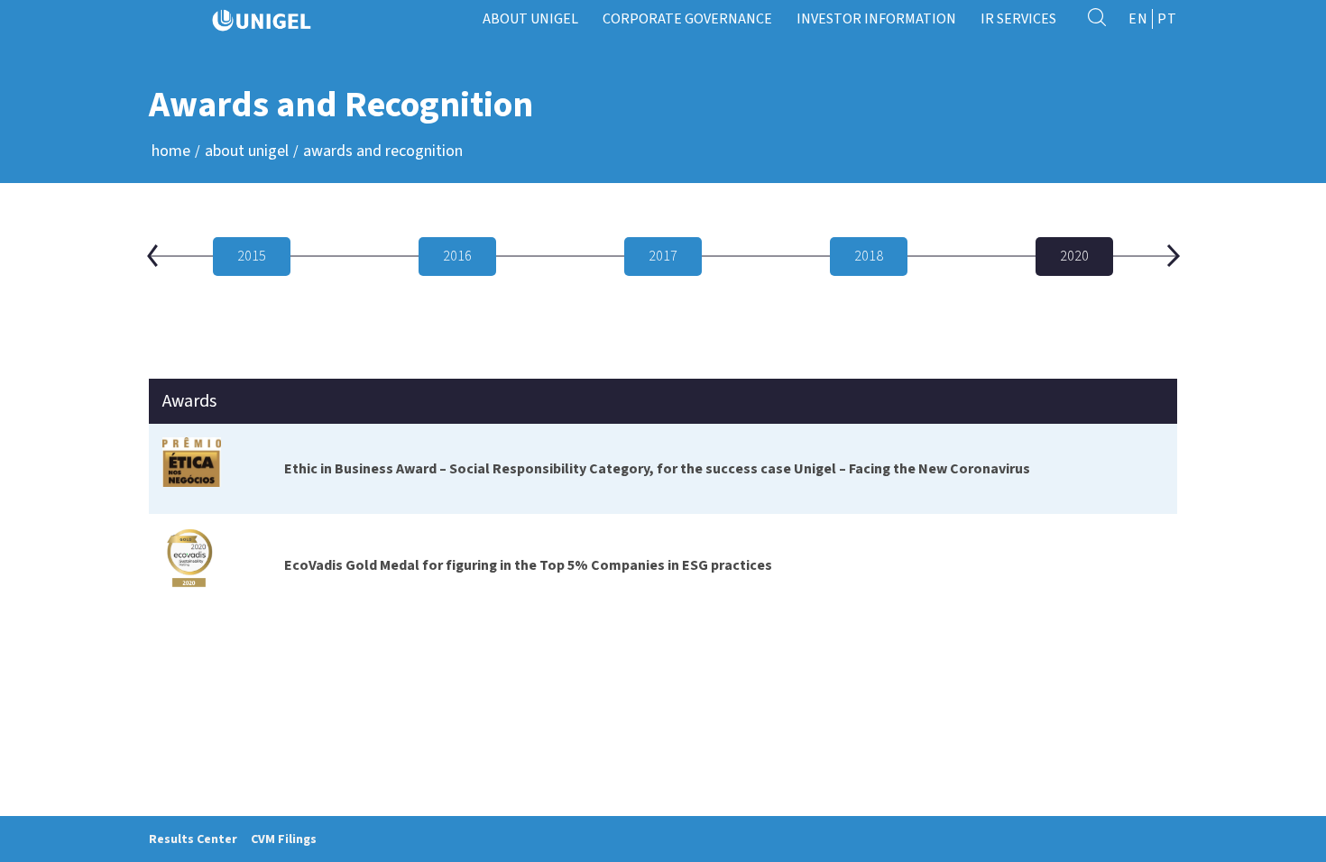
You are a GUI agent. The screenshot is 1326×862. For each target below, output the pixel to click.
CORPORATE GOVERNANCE (687, 19)
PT (1167, 19)
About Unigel (247, 151)
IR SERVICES (1018, 19)
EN (1138, 19)
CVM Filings (284, 839)
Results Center (193, 839)
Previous (152, 256)
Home (171, 151)
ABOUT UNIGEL (530, 19)
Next (1173, 256)
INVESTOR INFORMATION (876, 19)
